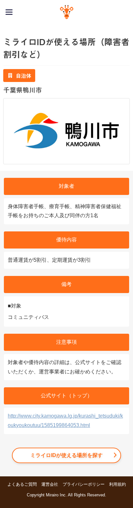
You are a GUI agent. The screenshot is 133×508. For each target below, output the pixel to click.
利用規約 (117, 484)
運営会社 (49, 484)
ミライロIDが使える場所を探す (66, 455)
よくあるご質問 (22, 484)
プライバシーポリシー (84, 484)
